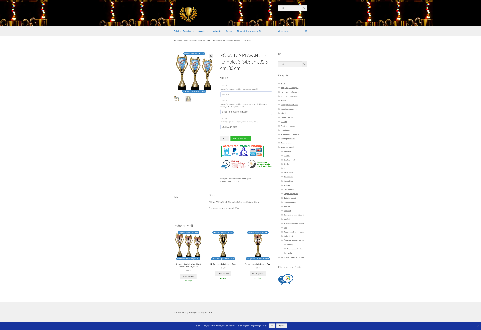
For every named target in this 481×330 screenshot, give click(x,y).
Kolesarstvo (288, 177)
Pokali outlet (286, 130)
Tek (285, 228)
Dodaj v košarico (240, 138)
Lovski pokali (289, 189)
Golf (285, 168)
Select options (188, 276)
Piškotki (282, 326)
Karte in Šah (288, 172)
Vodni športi (202, 40)
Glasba (286, 164)
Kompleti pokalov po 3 (289, 88)
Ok (272, 326)
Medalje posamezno (288, 109)
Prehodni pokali (290, 202)
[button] (211, 56)
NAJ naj (290, 244)
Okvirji (283, 113)
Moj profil (217, 31)
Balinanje (287, 151)
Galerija (201, 31)
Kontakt (229, 31)
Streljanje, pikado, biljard (294, 223)
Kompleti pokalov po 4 (289, 92)
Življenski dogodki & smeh (294, 240)
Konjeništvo (288, 181)
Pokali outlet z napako (290, 134)
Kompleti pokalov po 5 (289, 96)
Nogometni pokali (291, 194)
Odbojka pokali (290, 198)
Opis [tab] (176, 197)
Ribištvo (287, 206)
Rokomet (287, 211)
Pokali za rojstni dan (295, 249)
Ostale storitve (287, 117)
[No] (478, 325)
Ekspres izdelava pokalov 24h (249, 31)
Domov (179, 40)
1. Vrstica (223, 85)
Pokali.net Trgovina (182, 31)
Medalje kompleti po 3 (289, 105)
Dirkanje (287, 155)
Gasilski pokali (289, 160)
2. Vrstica (223, 100)
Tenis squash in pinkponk (294, 232)
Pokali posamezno (288, 138)
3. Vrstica (223, 118)
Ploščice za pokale (288, 126)
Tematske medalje (288, 143)
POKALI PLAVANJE (233, 181)
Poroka (289, 253)
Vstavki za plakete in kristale (292, 257)
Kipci (283, 83)
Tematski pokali (190, 40)
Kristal (283, 100)
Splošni (287, 219)
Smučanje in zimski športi (294, 215)
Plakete (284, 122)
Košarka (287, 185)
